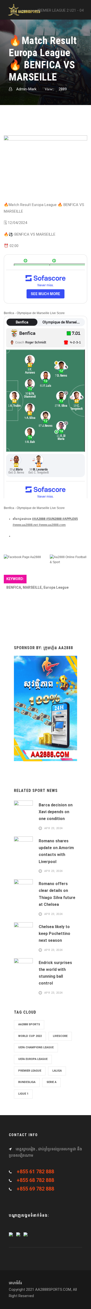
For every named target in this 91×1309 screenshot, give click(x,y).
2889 (63, 89)
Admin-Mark (26, 89)
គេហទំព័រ (15, 1283)
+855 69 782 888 (35, 1189)
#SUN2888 (54, 519)
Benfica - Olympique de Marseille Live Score (34, 313)
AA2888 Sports (29, 1024)
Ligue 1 (23, 1093)
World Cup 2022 (30, 1036)
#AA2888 (39, 519)
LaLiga (57, 1070)
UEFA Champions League (36, 1047)
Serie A (51, 1082)
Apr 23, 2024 (53, 828)
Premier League (29, 1070)
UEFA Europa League (33, 1059)
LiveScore (60, 1036)
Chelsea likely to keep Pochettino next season (54, 933)
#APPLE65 (70, 519)
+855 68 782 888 (35, 1180)
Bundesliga (26, 1082)
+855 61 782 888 (35, 1172)
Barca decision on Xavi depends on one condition (56, 812)
